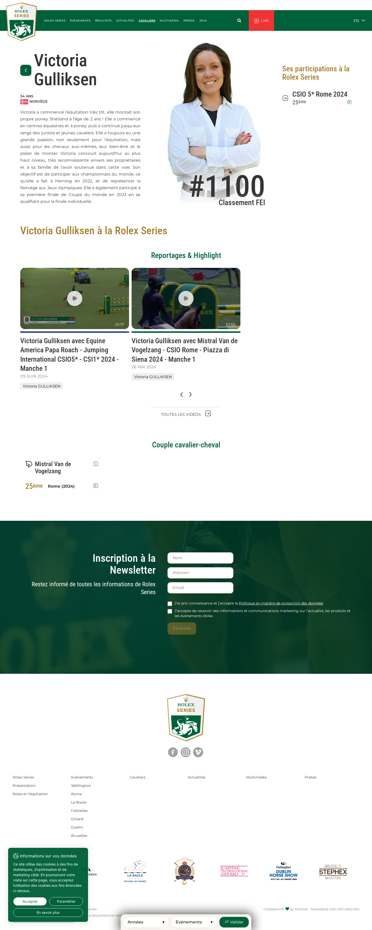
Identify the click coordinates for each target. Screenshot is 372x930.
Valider (236, 922)
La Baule (78, 802)
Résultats (103, 20)
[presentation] (181, 394)
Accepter (30, 901)
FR (357, 20)
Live (264, 20)
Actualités (125, 20)
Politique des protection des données (106, 915)
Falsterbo (79, 810)
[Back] (25, 70)
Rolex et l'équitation (30, 794)
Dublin (77, 827)
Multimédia (256, 777)
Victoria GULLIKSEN (41, 386)
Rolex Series (23, 777)
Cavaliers (147, 20)
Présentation (24, 785)
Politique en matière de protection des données (281, 603)
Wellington (81, 785)
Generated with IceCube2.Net (335, 909)
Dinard (77, 819)
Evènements (82, 777)
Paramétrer (66, 901)
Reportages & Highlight (186, 255)
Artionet (301, 909)
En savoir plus (48, 912)
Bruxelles (79, 835)
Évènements (80, 20)
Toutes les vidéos (181, 414)
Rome (76, 794)
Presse (310, 777)
